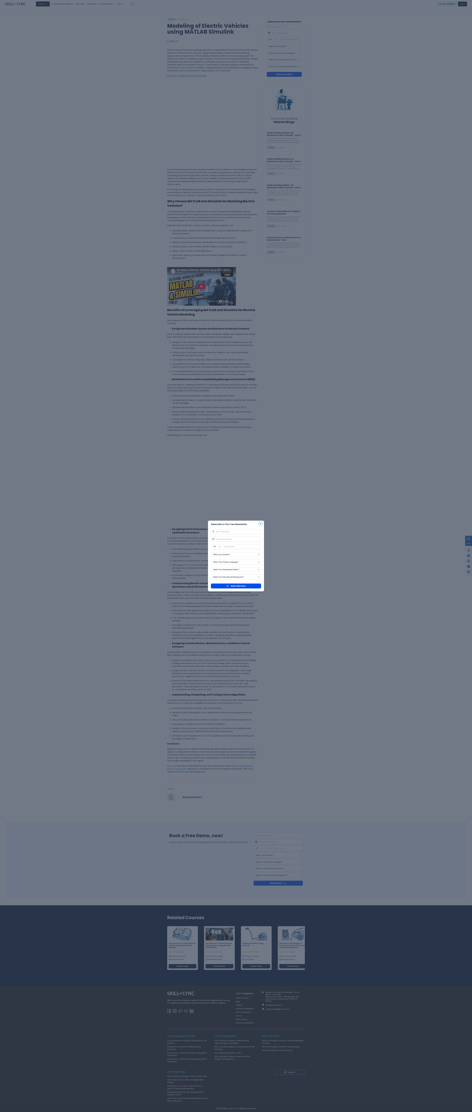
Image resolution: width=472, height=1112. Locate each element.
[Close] (261, 524)
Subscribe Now (238, 586)
